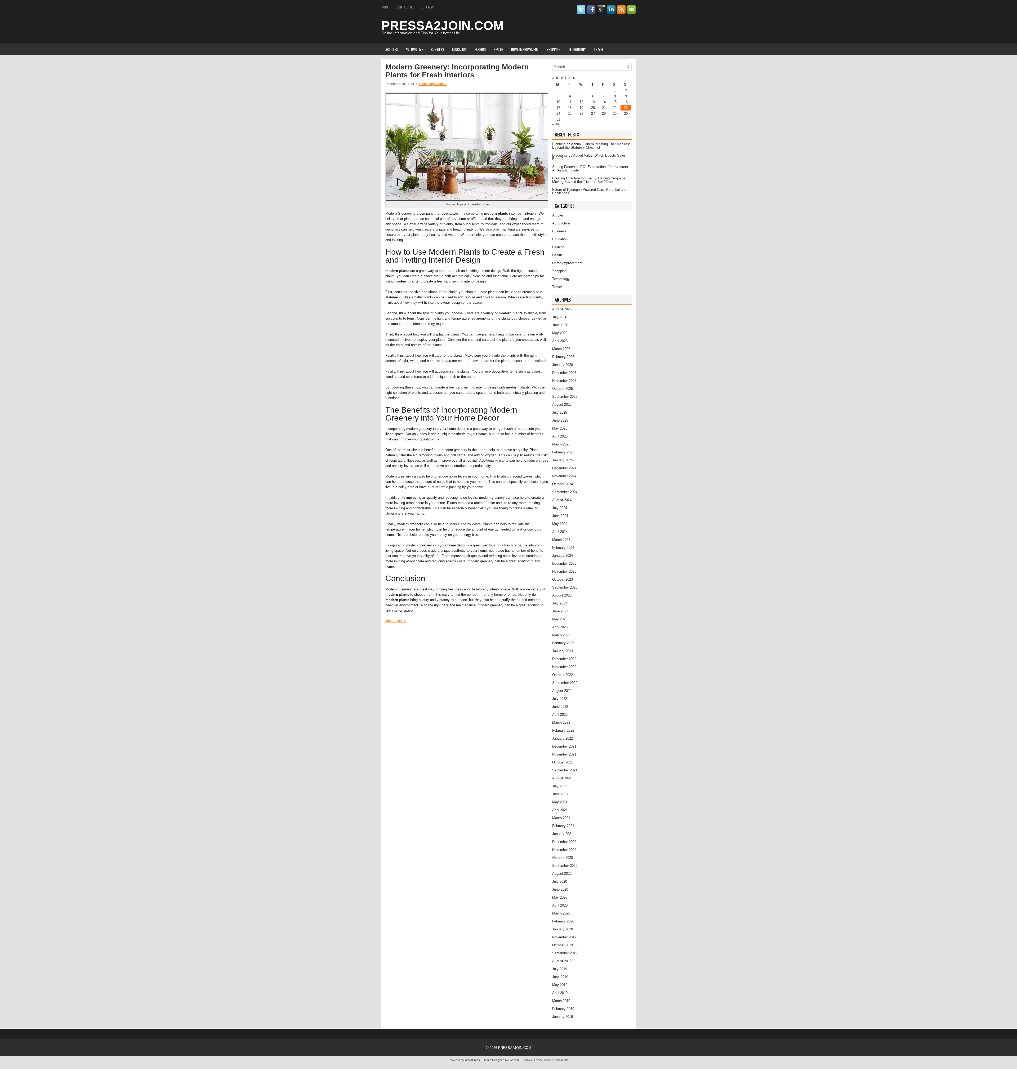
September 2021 (564, 770)
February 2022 (563, 730)
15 (615, 102)
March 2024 (561, 540)
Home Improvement (525, 49)
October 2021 (562, 762)
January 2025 (562, 460)
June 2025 (560, 420)
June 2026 (560, 325)
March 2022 (561, 723)
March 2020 (561, 913)
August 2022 (562, 691)
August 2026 (562, 309)
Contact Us (405, 7)
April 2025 (560, 436)
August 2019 (562, 961)
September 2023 (564, 587)
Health (498, 49)
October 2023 (562, 579)
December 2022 (564, 659)
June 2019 (560, 977)
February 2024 (563, 548)
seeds (564, 1060)
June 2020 (560, 889)
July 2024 (559, 508)
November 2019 (564, 937)
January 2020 (562, 929)
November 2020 (564, 850)
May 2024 (559, 524)
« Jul (556, 124)
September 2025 (564, 397)
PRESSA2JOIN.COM (442, 26)
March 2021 (561, 818)
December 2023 (564, 564)
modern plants (395, 621)
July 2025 (559, 412)
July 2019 (559, 969)
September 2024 (564, 492)
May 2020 (559, 897)
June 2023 (560, 611)
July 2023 (559, 603)
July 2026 (559, 317)
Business (437, 49)
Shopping (553, 49)
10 (558, 102)
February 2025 (563, 452)
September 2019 (564, 953)
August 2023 (562, 595)
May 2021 (559, 802)
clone (539, 1060)
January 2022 (562, 738)
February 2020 (563, 921)
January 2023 (562, 651)
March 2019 (561, 1001)
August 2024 (562, 500)
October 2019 (562, 945)
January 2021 (562, 834)
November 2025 (564, 381)
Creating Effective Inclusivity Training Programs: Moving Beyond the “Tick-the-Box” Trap (589, 180)
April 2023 (560, 627)
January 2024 (562, 556)
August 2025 (562, 405)
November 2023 (564, 571)
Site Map (428, 7)
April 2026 (560, 341)
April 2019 (560, 993)
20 (593, 108)
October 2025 (562, 389)
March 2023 (561, 635)
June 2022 (560, 707)
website (515, 1060)
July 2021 (559, 786)
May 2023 (559, 619)
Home (385, 7)
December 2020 (564, 842)
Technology (577, 49)
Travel (598, 49)
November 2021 (564, 754)
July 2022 (559, 699)
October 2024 (562, 484)
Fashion (480, 49)
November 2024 (564, 476)
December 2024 (564, 468)
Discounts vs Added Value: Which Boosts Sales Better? (589, 157)
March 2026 (561, 349)
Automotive (414, 49)
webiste (549, 1060)
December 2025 (564, 373)
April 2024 (560, 532)
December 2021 (564, 746)
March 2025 (561, 444)
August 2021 (562, 778)
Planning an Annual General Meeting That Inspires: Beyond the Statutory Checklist (591, 145)
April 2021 (560, 810)
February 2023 (563, 643)
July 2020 (559, 882)
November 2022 (564, 667)
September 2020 (564, 866)
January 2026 (562, 365)
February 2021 (563, 826)
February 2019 (563, 1009)
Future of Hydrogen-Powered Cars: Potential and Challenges (589, 191)
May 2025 (559, 428)
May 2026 (559, 333)
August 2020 (562, 874)
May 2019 (559, 985)
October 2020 (562, 858)
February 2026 (563, 357)
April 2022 (560, 715)
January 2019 (562, 1017)
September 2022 (564, 683)
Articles (391, 49)
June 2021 (560, 794)
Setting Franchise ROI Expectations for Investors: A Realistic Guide (590, 168)
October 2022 (562, 675)
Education (459, 49)
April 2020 (560, 905)
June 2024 (560, 516)
